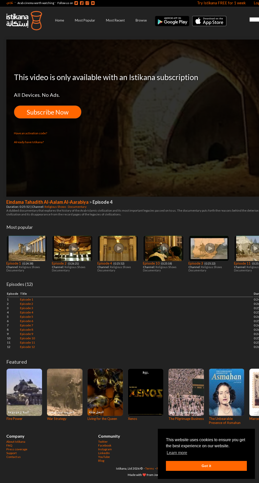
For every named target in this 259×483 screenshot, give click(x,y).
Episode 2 (59, 263)
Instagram (105, 449)
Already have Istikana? (29, 142)
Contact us (13, 457)
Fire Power (15, 419)
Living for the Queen (102, 419)
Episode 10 (151, 263)
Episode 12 (27, 347)
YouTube (104, 457)
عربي (9, 2)
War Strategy (57, 419)
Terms (149, 468)
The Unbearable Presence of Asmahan (225, 421)
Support (11, 453)
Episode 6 (26, 321)
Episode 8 (26, 329)
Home (59, 20)
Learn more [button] (177, 453)
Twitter (103, 441)
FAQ (9, 445)
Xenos (132, 419)
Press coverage (16, 449)
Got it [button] (206, 466)
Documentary (77, 207)
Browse (141, 20)
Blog (101, 460)
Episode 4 (105, 263)
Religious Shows (56, 207)
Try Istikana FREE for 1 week (221, 3)
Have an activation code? (30, 133)
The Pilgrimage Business (186, 419)
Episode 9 (26, 334)
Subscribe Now (48, 112)
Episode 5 (26, 317)
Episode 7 (26, 325)
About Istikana (15, 441)
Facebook (104, 445)
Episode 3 (196, 263)
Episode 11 (242, 263)
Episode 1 (14, 263)
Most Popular (85, 20)
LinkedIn (104, 453)
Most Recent (115, 20)
